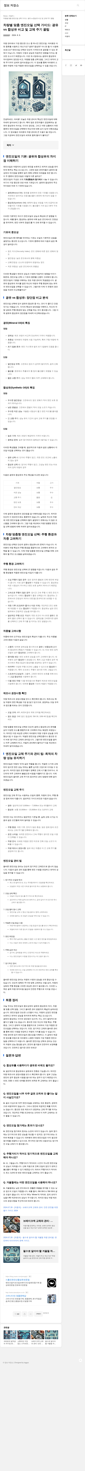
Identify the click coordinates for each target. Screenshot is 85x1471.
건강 (66, 23)
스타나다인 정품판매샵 (16, 1296)
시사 (66, 33)
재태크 (67, 30)
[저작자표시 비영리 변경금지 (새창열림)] (46, 1313)
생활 (66, 20)
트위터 (76, 65)
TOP (80, 1360)
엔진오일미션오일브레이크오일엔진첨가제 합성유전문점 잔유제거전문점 (24, 1284)
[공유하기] (24, 1314)
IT (65, 26)
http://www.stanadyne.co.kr (15, 1292)
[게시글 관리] (30, 1314)
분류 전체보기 (71, 16)
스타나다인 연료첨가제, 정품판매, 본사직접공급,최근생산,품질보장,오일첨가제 (24, 1300)
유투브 (81, 65)
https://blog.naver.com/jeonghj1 (17, 1276)
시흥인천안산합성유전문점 (18, 1280)
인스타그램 (71, 65)
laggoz (26, 1362)
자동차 (67, 36)
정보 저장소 (11, 5)
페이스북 (66, 65)
